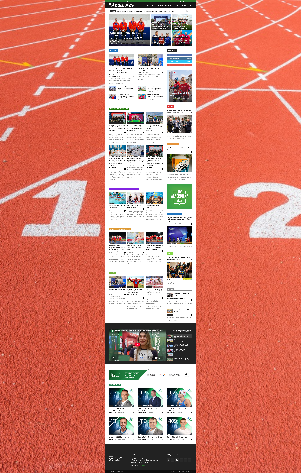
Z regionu (168, 5)
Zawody (159, 5)
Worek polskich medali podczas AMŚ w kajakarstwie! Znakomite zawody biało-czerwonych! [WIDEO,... (120, 71)
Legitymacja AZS (188, 471)
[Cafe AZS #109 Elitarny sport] (179, 426)
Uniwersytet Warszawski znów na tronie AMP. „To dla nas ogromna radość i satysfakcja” (117, 127)
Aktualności (140, 65)
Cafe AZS (111, 405)
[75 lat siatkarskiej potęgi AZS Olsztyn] (170, 311)
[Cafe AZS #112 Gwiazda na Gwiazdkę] (179, 397)
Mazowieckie (170, 132)
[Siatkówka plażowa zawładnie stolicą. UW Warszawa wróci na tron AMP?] (154, 118)
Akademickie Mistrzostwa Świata (118, 30)
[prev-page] (110, 103)
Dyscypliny (150, 5)
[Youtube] (191, 1)
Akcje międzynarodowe (172, 243)
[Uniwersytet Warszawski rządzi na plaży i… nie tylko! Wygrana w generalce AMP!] (135, 118)
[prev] (187, 11)
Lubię (190, 55)
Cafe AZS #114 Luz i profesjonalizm (116, 409)
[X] (188, 1)
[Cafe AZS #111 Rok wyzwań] (121, 426)
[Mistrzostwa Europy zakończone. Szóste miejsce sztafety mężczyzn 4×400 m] (117, 238)
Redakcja (140, 72)
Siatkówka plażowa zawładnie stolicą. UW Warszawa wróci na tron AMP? (154, 127)
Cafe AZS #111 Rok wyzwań (119, 437)
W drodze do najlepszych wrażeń (179, 110)
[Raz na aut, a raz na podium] (135, 198)
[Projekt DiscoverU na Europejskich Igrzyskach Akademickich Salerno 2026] (179, 235)
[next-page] (112, 103)
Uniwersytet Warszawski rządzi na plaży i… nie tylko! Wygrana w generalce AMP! (135, 127)
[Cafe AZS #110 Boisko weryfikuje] (150, 426)
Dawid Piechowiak (171, 259)
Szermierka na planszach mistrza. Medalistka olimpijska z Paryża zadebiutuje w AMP (135, 160)
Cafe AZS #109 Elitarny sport (177, 437)
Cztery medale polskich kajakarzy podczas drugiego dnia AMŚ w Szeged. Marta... (126, 96)
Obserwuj (188, 58)
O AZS (131, 1)
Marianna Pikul (170, 223)
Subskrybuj (188, 64)
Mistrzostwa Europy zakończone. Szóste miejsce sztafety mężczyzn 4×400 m (117, 247)
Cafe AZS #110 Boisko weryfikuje (150, 437)
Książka (168, 171)
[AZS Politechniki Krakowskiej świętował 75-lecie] (170, 295)
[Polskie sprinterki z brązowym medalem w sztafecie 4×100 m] (154, 238)
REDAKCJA (126, 1)
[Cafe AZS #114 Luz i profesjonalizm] (121, 397)
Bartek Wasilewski (113, 412)
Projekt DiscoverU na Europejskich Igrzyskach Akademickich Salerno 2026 (179, 220)
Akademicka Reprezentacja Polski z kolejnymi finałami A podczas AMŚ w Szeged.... (154, 88)
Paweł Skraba (112, 130)
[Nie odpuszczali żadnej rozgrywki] (154, 198)
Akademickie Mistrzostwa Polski (115, 123)
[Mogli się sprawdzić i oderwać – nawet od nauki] (117, 198)
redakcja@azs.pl (142, 465)
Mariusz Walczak (171, 151)
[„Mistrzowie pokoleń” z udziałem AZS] (179, 163)
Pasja (176, 5)
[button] (190, 5)
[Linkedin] (183, 1)
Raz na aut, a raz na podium (135, 205)
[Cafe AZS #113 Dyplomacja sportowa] (150, 397)
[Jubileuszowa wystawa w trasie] (179, 271)
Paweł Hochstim (113, 43)
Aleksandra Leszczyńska (114, 251)
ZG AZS (178, 471)
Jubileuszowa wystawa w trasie (178, 257)
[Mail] (186, 1)
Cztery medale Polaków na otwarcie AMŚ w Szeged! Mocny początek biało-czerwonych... (155, 96)
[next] (190, 11)
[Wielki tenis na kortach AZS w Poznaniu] (150, 60)
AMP (183, 471)
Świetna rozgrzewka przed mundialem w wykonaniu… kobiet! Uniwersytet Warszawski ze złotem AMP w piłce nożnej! (154, 162)
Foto (168, 279)
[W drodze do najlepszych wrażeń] (179, 124)
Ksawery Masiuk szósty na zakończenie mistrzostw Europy (134, 247)
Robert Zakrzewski (113, 209)
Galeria (184, 5)
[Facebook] (178, 1)
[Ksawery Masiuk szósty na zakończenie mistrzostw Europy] (135, 238)
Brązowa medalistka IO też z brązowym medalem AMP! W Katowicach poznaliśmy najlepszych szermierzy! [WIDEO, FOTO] (117, 162)
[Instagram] (181, 1)
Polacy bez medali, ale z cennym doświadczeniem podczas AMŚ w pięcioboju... (126, 88)
